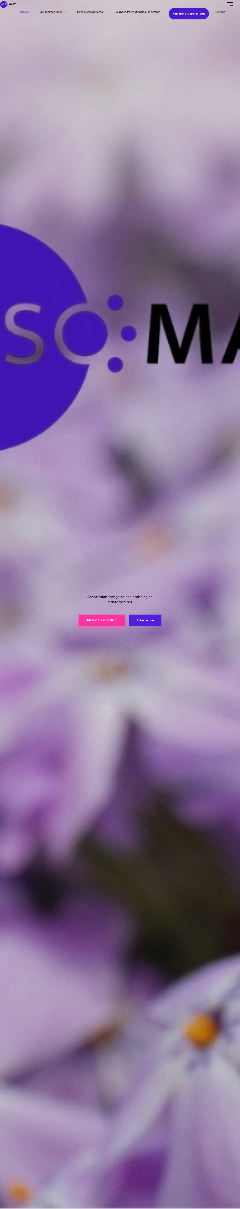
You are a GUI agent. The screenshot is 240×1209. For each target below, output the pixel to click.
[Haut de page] (226, 1195)
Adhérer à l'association (101, 620)
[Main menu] (230, 4)
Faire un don (145, 620)
